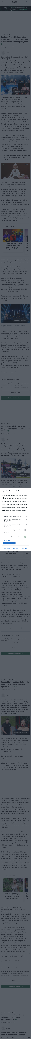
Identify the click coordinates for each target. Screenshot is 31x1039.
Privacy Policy (24, 548)
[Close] (28, 491)
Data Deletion (7, 548)
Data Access (15, 548)
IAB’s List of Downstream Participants (17, 512)
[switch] (25, 519)
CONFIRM (9, 543)
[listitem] (15, 516)
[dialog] (15, 519)
